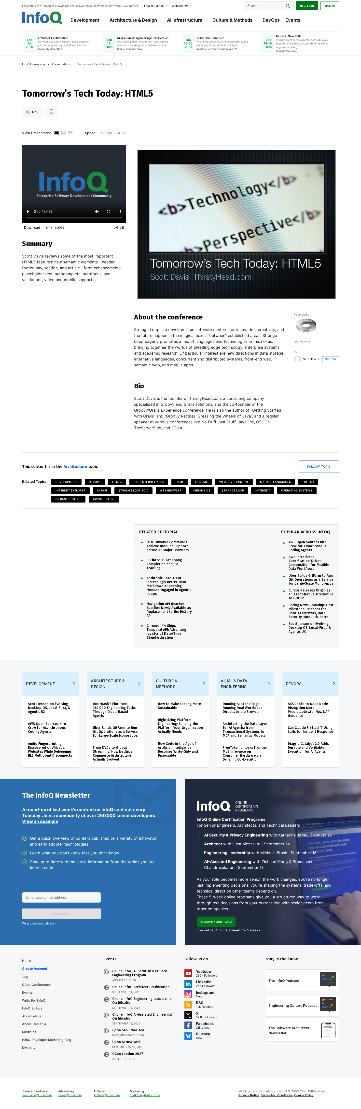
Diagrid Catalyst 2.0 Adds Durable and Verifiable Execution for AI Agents (308, 748)
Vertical (56, 133)
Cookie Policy (303, 1095)
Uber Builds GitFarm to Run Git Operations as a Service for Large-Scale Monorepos (311, 580)
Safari (102, 490)
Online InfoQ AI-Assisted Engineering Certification (142, 1017)
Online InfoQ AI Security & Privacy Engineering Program (139, 973)
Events (292, 20)
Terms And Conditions (277, 1095)
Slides (59, 227)
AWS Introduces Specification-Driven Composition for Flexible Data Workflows (309, 563)
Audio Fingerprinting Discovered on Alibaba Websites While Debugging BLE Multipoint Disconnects (50, 750)
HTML (180, 482)
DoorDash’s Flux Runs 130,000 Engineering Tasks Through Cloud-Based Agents (114, 710)
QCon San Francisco (128, 1030)
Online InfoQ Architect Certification (140, 987)
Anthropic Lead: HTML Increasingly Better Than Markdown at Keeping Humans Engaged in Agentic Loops (169, 586)
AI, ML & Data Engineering (234, 683)
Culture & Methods (232, 20)
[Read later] (51, 112)
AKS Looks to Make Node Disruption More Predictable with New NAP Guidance (308, 710)
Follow (330, 359)
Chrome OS (201, 490)
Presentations (61, 64)
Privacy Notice (248, 1095)
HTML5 (117, 482)
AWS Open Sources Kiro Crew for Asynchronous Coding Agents (308, 546)
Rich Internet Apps (149, 482)
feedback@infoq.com (37, 1095)
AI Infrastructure (184, 20)
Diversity (28, 1048)
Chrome (201, 482)
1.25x (108, 133)
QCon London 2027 (127, 1054)
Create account (34, 968)
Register (307, 5)
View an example (40, 821)
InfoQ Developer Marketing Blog (46, 1040)
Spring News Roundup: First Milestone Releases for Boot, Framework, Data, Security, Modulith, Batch (311, 611)
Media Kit (29, 1032)
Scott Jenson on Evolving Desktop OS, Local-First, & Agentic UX (310, 628)
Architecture (75, 466)
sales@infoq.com (70, 1095)
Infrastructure (68, 499)
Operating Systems (296, 490)
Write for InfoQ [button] (181, 6)
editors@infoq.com (107, 1095)
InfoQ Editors (32, 1008)
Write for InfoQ (33, 1000)
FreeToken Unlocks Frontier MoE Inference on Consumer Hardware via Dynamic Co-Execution (245, 754)
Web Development (234, 482)
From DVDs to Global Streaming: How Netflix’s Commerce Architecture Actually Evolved (112, 754)
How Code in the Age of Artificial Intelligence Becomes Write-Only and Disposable (178, 750)
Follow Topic (319, 466)
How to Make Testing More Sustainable (179, 706)
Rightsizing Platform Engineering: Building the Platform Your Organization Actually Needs (180, 726)
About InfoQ (31, 1016)
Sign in (329, 5)
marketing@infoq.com (145, 1095)
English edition (154, 6)
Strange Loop (233, 490)
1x (101, 133)
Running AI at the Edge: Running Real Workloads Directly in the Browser (242, 708)
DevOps (271, 20)
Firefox (308, 482)
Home (26, 961)
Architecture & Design (133, 20)
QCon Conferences (37, 985)
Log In (27, 977)
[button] (61, 913)
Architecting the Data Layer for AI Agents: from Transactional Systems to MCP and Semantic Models (245, 730)
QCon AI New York (126, 1042)
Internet (262, 490)
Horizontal (63, 133)
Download (32, 227)
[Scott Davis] (297, 359)
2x (123, 133)
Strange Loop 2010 (134, 490)
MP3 (49, 227)
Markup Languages (275, 482)
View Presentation (37, 133)
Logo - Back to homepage (42, 18)
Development (84, 20)
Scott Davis (311, 359)
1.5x (117, 133)
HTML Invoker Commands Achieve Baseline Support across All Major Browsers (168, 546)
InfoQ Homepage (33, 64)
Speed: (91, 133)
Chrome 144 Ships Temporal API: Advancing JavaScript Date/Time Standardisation (166, 632)
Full (70, 133)
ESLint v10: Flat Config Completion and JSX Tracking (164, 564)
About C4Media (34, 1024)
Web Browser (170, 490)
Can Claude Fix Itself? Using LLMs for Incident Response (310, 730)
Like (35, 112)
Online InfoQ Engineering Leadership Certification (142, 1001)
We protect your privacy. (39, 923)
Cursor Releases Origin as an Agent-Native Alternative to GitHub (311, 594)
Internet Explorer (70, 490)
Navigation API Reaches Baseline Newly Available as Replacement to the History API (169, 610)
